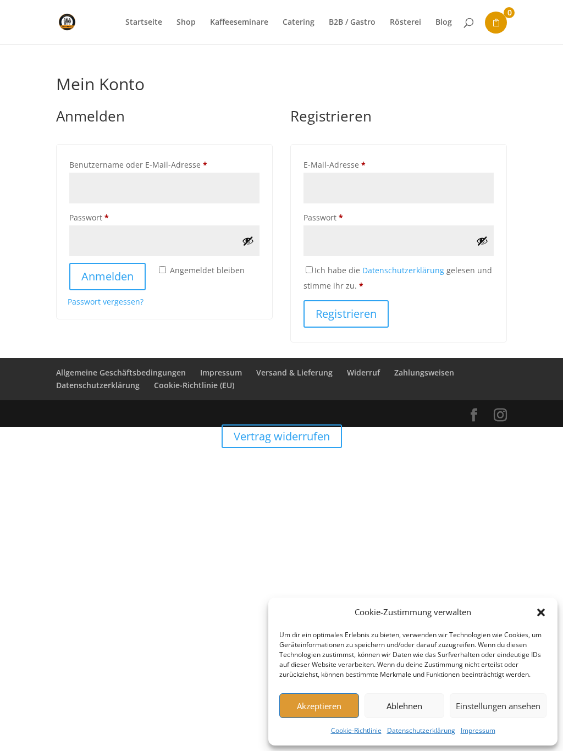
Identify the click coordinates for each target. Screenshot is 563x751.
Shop (186, 22)
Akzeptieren (319, 705)
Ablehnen (404, 705)
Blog (443, 22)
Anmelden (107, 276)
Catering (298, 22)
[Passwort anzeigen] (248, 241)
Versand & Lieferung (294, 372)
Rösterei (405, 22)
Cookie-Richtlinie (356, 730)
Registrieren (346, 313)
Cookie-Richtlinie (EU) (194, 385)
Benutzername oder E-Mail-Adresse (160, 164)
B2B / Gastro (352, 22)
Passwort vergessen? (105, 301)
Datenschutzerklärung (421, 730)
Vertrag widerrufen (282, 436)
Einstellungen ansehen (498, 705)
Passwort (110, 217)
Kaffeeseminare (239, 22)
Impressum (478, 730)
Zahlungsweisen (424, 372)
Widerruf (363, 372)
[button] (541, 612)
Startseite (143, 22)
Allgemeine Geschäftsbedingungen (121, 372)
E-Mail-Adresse (356, 164)
